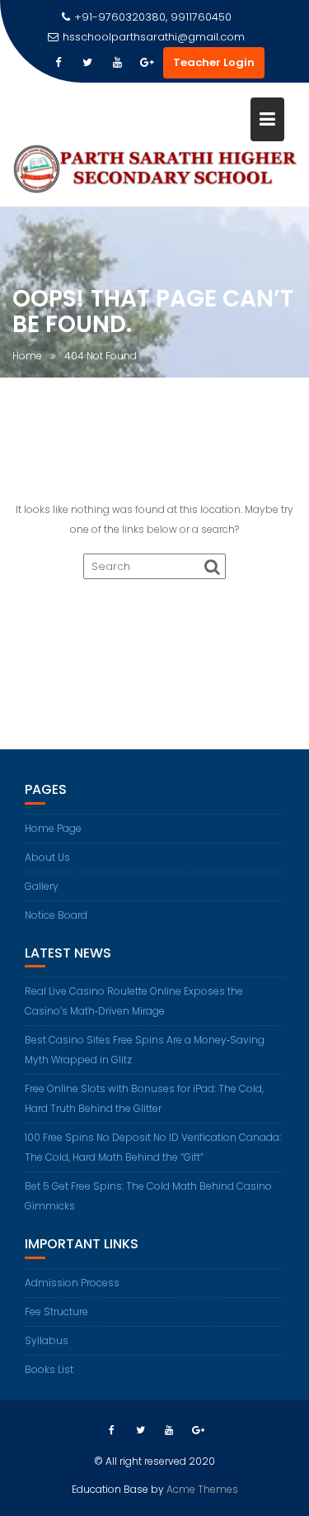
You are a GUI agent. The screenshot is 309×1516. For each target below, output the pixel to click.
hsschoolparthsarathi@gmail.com (154, 37)
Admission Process (72, 1283)
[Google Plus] (146, 63)
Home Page (53, 828)
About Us (47, 857)
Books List (49, 1369)
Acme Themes (202, 1489)
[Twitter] (87, 63)
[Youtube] (117, 63)
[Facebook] (57, 63)
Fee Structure (56, 1312)
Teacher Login (214, 62)
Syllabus (46, 1340)
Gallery (42, 886)
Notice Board (56, 915)
